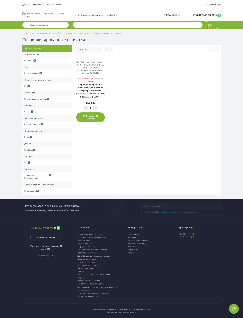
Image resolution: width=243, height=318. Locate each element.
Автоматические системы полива (92, 250)
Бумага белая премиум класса (90, 284)
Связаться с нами (45, 237)
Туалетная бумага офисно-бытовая (92, 237)
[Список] (210, 49)
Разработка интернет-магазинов (121, 312)
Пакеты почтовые (85, 268)
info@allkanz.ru (172, 15)
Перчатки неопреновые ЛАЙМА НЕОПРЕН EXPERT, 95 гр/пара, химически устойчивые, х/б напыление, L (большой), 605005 (90, 90)
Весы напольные (84, 243)
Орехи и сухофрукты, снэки (89, 234)
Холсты (80, 271)
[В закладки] (107, 58)
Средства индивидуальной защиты (41, 33)
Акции (131, 253)
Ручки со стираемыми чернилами (92, 293)
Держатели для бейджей (88, 296)
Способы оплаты (54, 5)
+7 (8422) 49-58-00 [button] (42, 227)
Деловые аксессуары (86, 259)
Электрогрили (83, 240)
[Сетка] (216, 49)
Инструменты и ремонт (87, 265)
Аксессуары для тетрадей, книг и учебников (97, 287)
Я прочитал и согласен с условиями (171, 212)
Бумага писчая (84, 290)
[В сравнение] (104, 58)
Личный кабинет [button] (213, 5)
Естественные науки (86, 262)
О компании (38, 5)
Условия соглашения (137, 243)
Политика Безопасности (165, 212)
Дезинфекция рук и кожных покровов (94, 256)
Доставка (26, 5)
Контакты (132, 247)
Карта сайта (133, 250)
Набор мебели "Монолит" (88, 281)
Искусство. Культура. (86, 253)
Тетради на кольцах (86, 247)
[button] (96, 15)
